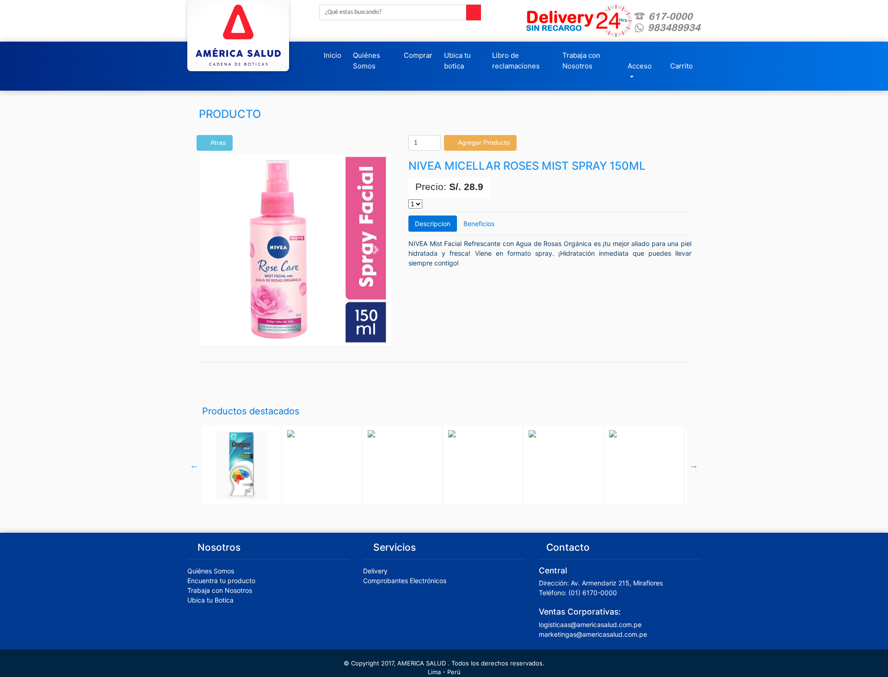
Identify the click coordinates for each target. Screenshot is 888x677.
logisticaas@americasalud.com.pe (590, 624)
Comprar (418, 55)
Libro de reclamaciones (516, 60)
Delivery (375, 571)
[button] (213, 250)
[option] (241, 465)
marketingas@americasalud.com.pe (593, 634)
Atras (217, 142)
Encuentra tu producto (221, 581)
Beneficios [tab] (478, 224)
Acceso (640, 66)
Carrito (681, 66)
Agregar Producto (483, 142)
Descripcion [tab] (432, 224)
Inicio (332, 55)
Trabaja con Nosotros (581, 60)
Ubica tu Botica (210, 600)
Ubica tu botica (457, 60)
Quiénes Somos (366, 60)
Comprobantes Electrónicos (404, 581)
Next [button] (693, 465)
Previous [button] (194, 465)
